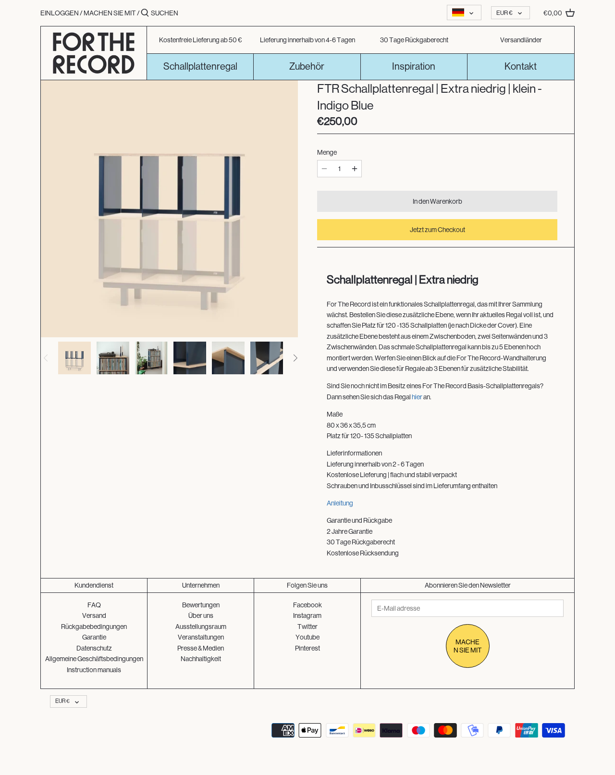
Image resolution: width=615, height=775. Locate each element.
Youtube (307, 637)
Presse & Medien (200, 648)
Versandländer (521, 40)
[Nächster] (295, 358)
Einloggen (59, 13)
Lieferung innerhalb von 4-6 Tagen (307, 40)
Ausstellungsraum (200, 626)
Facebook (307, 605)
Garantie (94, 637)
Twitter (307, 626)
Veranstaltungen (201, 637)
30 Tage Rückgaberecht (414, 40)
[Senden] (145, 13)
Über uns (200, 615)
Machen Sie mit (110, 13)
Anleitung (340, 503)
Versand (94, 615)
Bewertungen (201, 605)
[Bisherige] (46, 358)
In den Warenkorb (437, 201)
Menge (327, 152)
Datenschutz (94, 648)
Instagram (307, 615)
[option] (74, 358)
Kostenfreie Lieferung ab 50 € (200, 40)
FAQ (94, 605)
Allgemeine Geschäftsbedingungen (94, 659)
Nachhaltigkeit (201, 659)
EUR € (504, 12)
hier (417, 397)
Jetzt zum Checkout (437, 230)
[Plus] (354, 168)
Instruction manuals (94, 670)
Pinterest (307, 648)
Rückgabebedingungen (94, 626)
